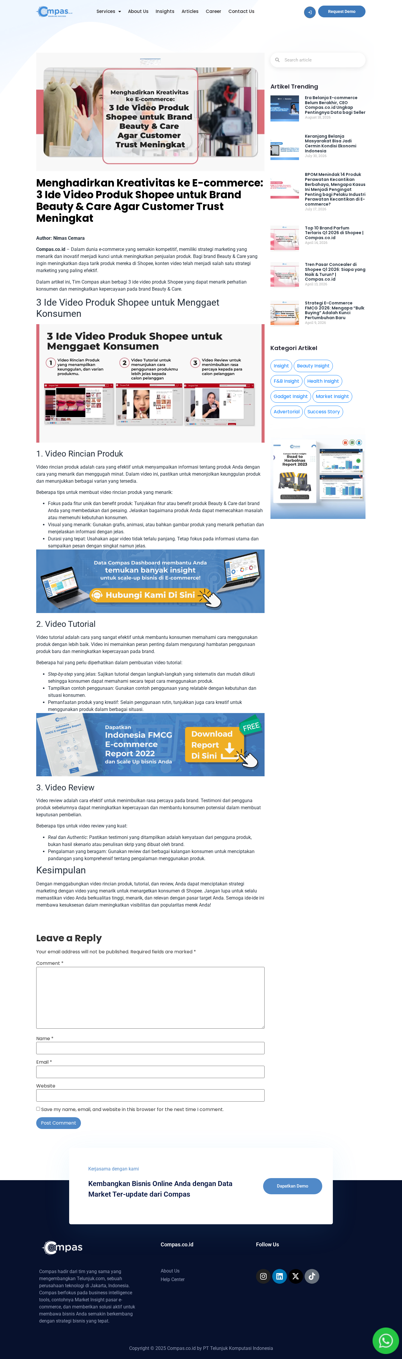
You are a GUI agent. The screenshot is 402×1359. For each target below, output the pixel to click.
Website (45, 1086)
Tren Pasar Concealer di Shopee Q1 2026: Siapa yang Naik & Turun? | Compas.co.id (335, 272)
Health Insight (323, 381)
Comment (50, 963)
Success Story (324, 411)
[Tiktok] (312, 1276)
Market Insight (332, 396)
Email (44, 1062)
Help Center (173, 1279)
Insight (281, 365)
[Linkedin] (279, 1276)
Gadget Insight (291, 396)
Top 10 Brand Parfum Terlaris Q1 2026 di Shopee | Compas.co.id (334, 233)
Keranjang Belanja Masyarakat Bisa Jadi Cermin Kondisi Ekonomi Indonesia (330, 143)
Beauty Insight (313, 365)
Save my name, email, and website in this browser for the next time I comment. (132, 1109)
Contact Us (241, 11)
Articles (190, 11)
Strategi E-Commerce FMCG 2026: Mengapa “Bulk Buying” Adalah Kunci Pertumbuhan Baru (334, 310)
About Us (138, 11)
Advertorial (287, 411)
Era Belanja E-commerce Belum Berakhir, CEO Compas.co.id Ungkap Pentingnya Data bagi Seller (335, 105)
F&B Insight (286, 381)
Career (213, 11)
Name (45, 1038)
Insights (165, 11)
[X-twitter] (295, 1276)
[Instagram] (263, 1276)
